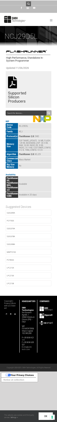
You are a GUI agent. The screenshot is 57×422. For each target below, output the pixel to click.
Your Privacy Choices (22, 375)
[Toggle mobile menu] (51, 20)
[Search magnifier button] (28, 3)
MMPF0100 (11, 252)
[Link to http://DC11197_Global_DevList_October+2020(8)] (12, 82)
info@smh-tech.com (27, 348)
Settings (14, 417)
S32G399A (11, 213)
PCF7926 (10, 220)
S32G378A (11, 236)
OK (45, 416)
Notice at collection (13, 379)
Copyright (8, 301)
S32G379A (11, 228)
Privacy (7, 303)
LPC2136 (10, 275)
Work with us (10, 304)
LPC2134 (10, 267)
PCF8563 (10, 260)
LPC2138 (10, 283)
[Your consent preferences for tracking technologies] (52, 417)
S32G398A (11, 244)
